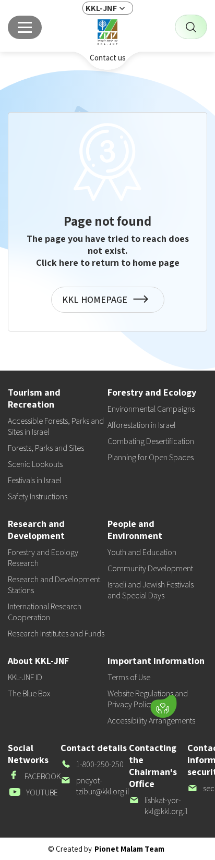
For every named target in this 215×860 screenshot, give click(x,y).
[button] (98, 704)
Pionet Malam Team (129, 849)
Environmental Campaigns (151, 408)
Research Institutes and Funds (56, 633)
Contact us (108, 58)
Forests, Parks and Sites (46, 448)
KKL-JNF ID (25, 677)
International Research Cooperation (44, 612)
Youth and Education (142, 552)
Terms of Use (129, 677)
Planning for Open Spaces (151, 457)
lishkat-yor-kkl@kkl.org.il (158, 806)
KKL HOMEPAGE (97, 303)
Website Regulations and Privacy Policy (148, 699)
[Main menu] (25, 27)
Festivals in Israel (34, 480)
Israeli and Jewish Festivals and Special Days (151, 590)
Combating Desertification (151, 441)
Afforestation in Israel (141, 425)
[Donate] (163, 706)
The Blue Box (29, 693)
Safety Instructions (37, 496)
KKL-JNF (101, 8)
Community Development (150, 568)
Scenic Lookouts (35, 464)
